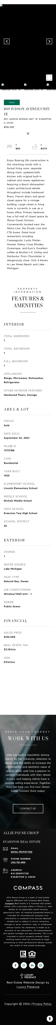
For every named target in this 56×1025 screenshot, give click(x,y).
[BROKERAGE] (40, 965)
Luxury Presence (28, 987)
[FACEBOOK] (15, 965)
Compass (9, 903)
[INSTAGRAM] (24, 965)
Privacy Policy (42, 1004)
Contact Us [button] (28, 808)
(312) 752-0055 (18, 862)
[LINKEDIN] (32, 965)
